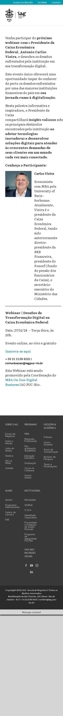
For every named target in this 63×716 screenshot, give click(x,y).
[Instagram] (37, 565)
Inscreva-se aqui (18, 351)
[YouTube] (31, 565)
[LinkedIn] (31, 571)
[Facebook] (26, 565)
